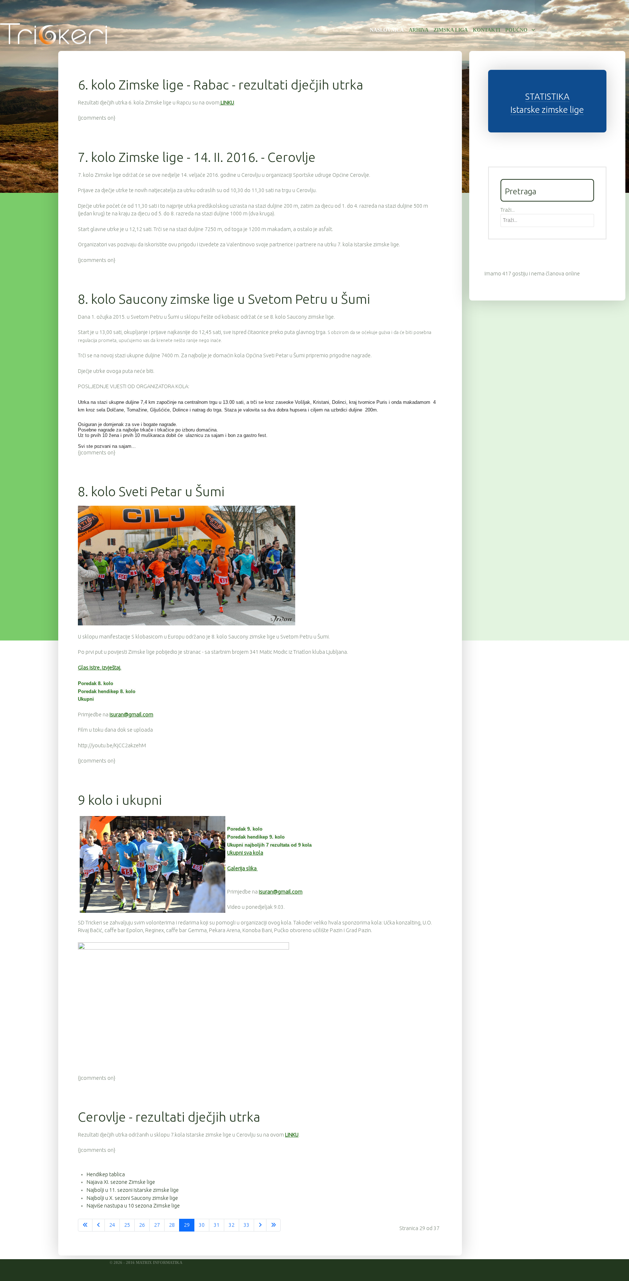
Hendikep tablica (106, 1174)
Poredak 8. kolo (95, 683)
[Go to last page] (273, 1225)
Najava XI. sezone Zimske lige (121, 1182)
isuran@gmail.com (131, 714)
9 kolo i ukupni (120, 799)
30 (202, 1225)
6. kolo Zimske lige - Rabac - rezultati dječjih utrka (220, 84)
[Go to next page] (260, 1225)
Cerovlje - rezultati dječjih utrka (169, 1116)
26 (142, 1225)
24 (112, 1225)
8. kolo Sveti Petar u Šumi (151, 491)
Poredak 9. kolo (244, 829)
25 (127, 1225)
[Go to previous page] (98, 1225)
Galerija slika (242, 868)
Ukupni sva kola (245, 853)
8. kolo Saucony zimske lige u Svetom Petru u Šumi (224, 298)
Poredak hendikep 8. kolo (106, 691)
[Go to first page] (85, 1225)
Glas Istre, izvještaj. (99, 668)
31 (216, 1225)
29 (187, 1225)
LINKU (226, 103)
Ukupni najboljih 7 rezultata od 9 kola (269, 845)
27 (157, 1225)
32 (231, 1225)
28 (172, 1225)
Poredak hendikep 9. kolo (256, 837)
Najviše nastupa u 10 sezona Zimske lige (133, 1206)
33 (246, 1225)
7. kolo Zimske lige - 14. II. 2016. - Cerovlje (197, 157)
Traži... (508, 210)
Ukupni (86, 699)
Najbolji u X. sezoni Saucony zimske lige (132, 1198)
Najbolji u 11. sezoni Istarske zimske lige (133, 1190)
